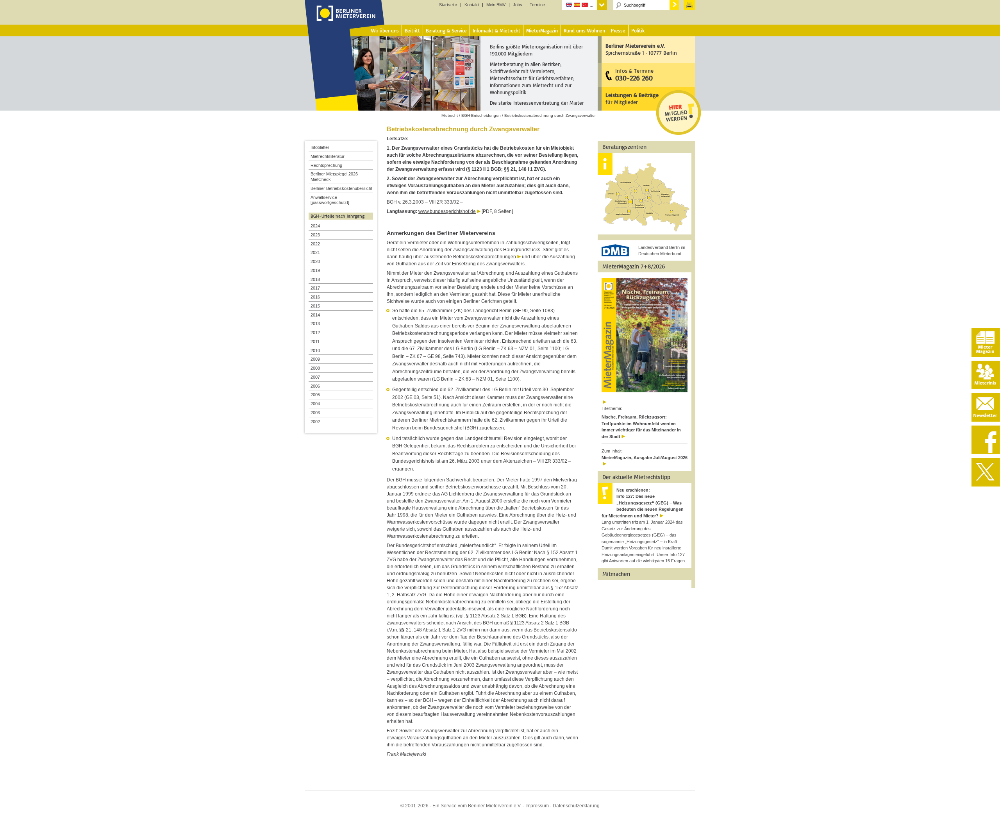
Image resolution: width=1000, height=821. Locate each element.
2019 (315, 270)
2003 (315, 412)
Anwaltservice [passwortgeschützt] (330, 200)
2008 (315, 368)
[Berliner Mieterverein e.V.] (345, 20)
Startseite (448, 5)
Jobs (517, 5)
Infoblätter (320, 147)
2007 (315, 377)
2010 (315, 350)
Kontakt (471, 5)
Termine (537, 5)
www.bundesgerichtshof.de (447, 211)
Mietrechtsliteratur (328, 156)
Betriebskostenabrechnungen (484, 256)
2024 (315, 226)
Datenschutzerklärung (576, 805)
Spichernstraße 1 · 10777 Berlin (641, 49)
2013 (315, 323)
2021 (315, 252)
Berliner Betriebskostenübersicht (341, 188)
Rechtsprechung (326, 165)
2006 (315, 386)
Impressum (537, 805)
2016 (315, 297)
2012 (315, 332)
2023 (315, 235)
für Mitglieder (632, 98)
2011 (315, 341)
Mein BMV (495, 5)
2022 (315, 243)
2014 (315, 315)
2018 (315, 279)
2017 (315, 288)
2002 (315, 421)
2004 (315, 403)
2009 (315, 359)
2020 (315, 261)
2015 (315, 306)
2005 (315, 394)
